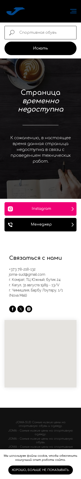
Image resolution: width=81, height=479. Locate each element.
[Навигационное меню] (73, 11)
